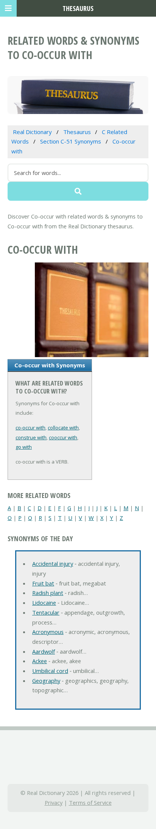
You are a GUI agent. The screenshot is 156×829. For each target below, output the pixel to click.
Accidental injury (52, 563)
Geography (46, 680)
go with (24, 446)
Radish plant (47, 592)
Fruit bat (43, 583)
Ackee (39, 661)
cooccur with (63, 437)
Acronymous (48, 631)
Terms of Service (90, 802)
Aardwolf (43, 651)
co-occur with (30, 427)
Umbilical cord (50, 670)
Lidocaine (44, 602)
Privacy (53, 802)
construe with (31, 437)
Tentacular (45, 612)
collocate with (63, 427)
